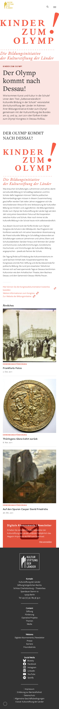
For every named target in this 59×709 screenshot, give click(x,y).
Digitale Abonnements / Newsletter (29, 637)
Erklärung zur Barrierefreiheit (29, 692)
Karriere (29, 643)
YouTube (31, 674)
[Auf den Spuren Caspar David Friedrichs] (29, 502)
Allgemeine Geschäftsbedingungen (29, 698)
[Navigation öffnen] (54, 6)
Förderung (29, 614)
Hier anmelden (45, 541)
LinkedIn (31, 670)
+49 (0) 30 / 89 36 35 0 (30, 597)
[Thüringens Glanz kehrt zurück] (29, 432)
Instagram (32, 667)
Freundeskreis (29, 647)
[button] (5, 704)
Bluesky (30, 660)
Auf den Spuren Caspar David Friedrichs (25, 509)
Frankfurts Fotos (12, 368)
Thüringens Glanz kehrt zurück (20, 438)
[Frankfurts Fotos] (29, 361)
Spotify (31, 677)
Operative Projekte (29, 617)
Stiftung (29, 611)
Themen (29, 620)
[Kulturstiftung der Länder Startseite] (9, 5)
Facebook (32, 663)
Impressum (29, 689)
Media (29, 624)
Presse (29, 640)
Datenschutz (29, 695)
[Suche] (47, 7)
